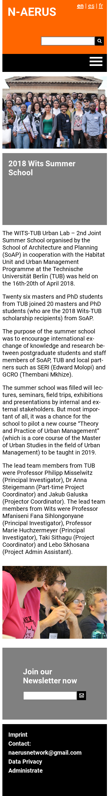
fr (101, 5)
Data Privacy (25, 761)
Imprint (17, 734)
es (91, 5)
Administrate (25, 770)
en (80, 5)
